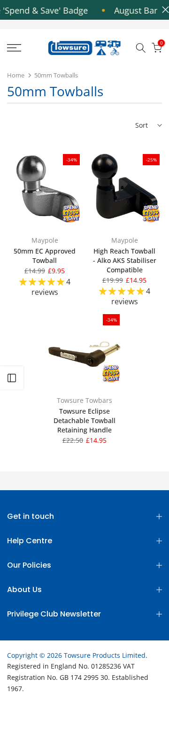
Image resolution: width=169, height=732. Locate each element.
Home (15, 75)
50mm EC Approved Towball (45, 256)
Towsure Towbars (84, 400)
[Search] (141, 48)
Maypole (44, 240)
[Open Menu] (23, 48)
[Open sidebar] (11, 378)
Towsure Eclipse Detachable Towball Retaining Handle (84, 420)
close (163, 9)
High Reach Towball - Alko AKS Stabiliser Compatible (124, 260)
